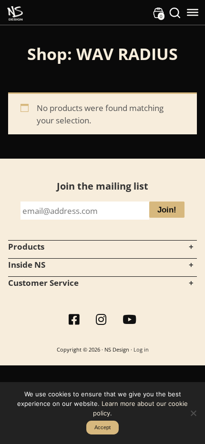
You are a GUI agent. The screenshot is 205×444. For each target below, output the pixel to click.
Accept (102, 427)
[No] (193, 413)
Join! (166, 209)
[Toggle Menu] (192, 12)
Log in (141, 349)
